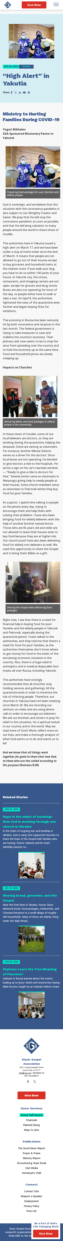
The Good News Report (31, 1148)
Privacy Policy (31, 1206)
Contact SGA (31, 1191)
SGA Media (31, 1168)
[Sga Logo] (7, 4)
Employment (31, 1201)
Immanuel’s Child (31, 1173)
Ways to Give (31, 1130)
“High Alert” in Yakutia (26, 79)
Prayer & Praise (31, 1153)
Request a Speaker (31, 1196)
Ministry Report (31, 1158)
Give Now (34, 5)
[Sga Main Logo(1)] (31, 1046)
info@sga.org (25, 1073)
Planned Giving (31, 1125)
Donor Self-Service (31, 1115)
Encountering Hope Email (31, 1163)
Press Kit (31, 1211)
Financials (31, 1120)
